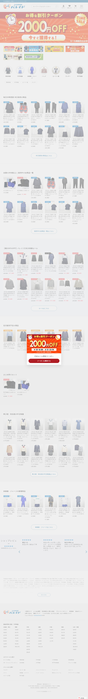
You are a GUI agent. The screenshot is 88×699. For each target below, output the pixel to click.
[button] (82, 698)
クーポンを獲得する (44, 361)
